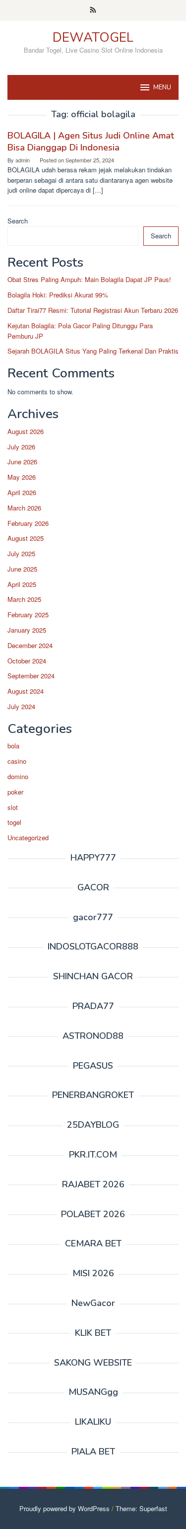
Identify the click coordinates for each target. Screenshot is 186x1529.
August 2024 (25, 691)
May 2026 (21, 477)
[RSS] (93, 10)
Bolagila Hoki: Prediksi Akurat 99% (57, 294)
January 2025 (26, 630)
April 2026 (21, 492)
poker (15, 792)
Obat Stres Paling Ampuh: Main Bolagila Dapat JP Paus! (89, 279)
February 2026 (28, 523)
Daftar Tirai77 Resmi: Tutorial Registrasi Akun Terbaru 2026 (92, 310)
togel (14, 822)
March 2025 (24, 599)
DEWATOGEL (93, 37)
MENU (162, 87)
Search (17, 220)
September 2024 (31, 675)
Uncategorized (28, 837)
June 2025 (22, 569)
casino (16, 761)
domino (17, 776)
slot (12, 807)
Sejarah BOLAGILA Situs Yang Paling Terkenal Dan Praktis (93, 351)
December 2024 (30, 645)
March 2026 (24, 507)
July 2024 (21, 706)
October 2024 (26, 660)
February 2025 (28, 614)
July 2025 (21, 553)
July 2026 (21, 446)
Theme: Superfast (141, 1508)
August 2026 (25, 431)
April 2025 (21, 584)
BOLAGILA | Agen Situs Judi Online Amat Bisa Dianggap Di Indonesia (90, 141)
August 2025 (25, 538)
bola (13, 745)
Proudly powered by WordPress (64, 1508)
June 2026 (22, 461)
